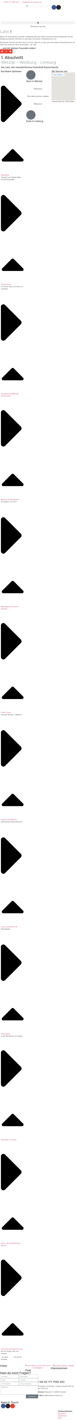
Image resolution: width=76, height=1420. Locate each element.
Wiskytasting (5, 1034)
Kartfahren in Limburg (8, 1140)
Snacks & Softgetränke (9, 819)
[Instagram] (58, 7)
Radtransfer (5, 175)
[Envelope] (12, 1406)
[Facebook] (54, 7)
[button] (38, 22)
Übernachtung (6, 284)
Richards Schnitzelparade (10, 499)
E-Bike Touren (6, 712)
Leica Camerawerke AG (9, 927)
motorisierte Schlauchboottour (12, 1349)
